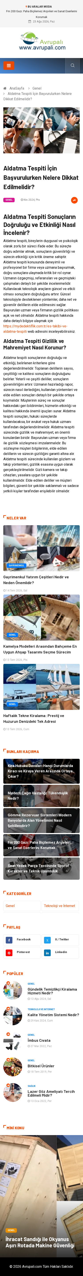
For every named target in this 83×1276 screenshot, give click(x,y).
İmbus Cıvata (39, 1040)
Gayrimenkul (16, 565)
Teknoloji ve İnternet (59, 906)
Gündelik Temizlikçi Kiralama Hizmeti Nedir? (52, 991)
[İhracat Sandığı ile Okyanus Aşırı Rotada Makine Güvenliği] (41, 1196)
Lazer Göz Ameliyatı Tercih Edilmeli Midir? (51, 1093)
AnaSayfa (17, 88)
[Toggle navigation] (8, 65)
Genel (37, 88)
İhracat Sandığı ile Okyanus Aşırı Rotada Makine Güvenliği (40, 1242)
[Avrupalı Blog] (41, 41)
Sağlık (31, 1086)
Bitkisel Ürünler (41, 1065)
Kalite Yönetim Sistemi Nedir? (53, 1014)
